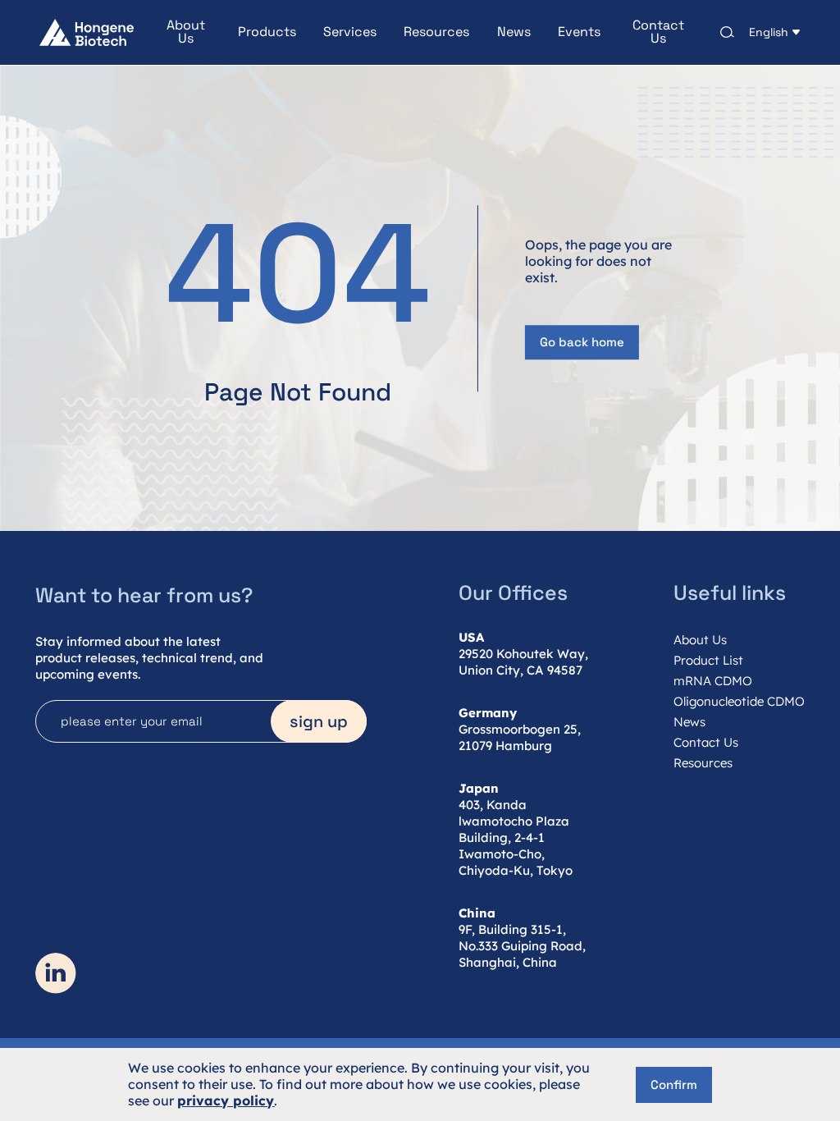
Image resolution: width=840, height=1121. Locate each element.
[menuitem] (172, 32)
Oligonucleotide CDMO (739, 701)
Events (579, 32)
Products (267, 32)
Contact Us (658, 32)
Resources (436, 32)
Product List (708, 660)
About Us (186, 32)
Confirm (674, 1084)
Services (350, 32)
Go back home (582, 342)
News (514, 32)
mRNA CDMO (712, 681)
